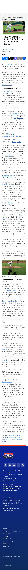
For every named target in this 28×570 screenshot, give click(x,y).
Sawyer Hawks (7, 382)
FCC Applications (8, 544)
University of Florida (10, 491)
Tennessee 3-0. (7, 85)
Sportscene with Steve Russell (13, 500)
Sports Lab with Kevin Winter (12, 503)
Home (3, 15)
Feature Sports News (15, 437)
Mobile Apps (7, 534)
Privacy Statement (7, 565)
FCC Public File (8, 541)
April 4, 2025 (16, 142)
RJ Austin (14, 114)
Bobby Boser (6, 301)
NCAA (4, 441)
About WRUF (7, 529)
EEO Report (7, 539)
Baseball (9, 15)
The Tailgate (7, 506)
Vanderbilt (10, 64)
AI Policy (6, 546)
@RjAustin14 (10, 134)
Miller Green (6, 360)
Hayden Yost (18, 118)
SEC (8, 441)
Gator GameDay (8, 511)
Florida (22, 64)
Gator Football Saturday (11, 508)
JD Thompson (11, 290)
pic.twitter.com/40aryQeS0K (11, 136)
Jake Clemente (7, 184)
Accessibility (6, 562)
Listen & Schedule (9, 498)
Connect (6, 536)
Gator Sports (6, 439)
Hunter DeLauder (9, 49)
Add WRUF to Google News (12, 531)
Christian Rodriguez (8, 203)
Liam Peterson (7, 91)
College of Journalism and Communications (12, 487)
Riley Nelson (9, 156)
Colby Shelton (15, 301)
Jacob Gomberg (7, 176)
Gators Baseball (16, 439)
